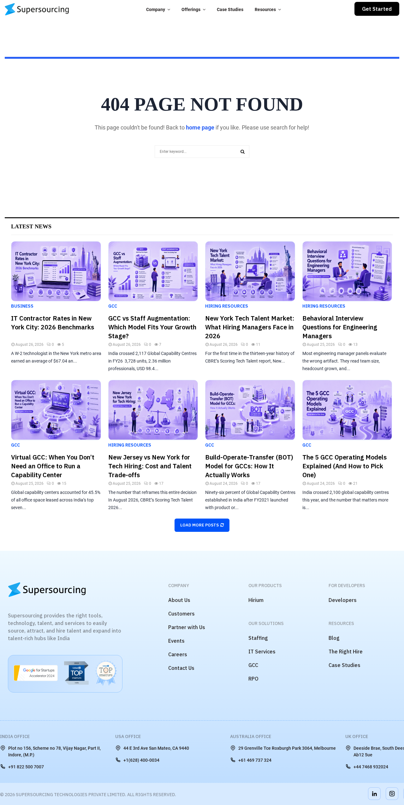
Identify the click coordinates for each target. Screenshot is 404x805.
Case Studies (230, 9)
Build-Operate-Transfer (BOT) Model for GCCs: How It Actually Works (249, 466)
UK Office (356, 736)
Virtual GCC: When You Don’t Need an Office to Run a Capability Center (52, 466)
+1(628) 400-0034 (141, 760)
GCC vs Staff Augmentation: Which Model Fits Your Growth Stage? (152, 327)
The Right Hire (346, 651)
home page (200, 127)
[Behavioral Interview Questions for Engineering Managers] (347, 271)
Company (155, 9)
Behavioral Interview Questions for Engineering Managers (339, 327)
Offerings (190, 9)
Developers (343, 600)
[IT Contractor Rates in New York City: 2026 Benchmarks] (56, 271)
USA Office (128, 736)
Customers (181, 613)
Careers (177, 654)
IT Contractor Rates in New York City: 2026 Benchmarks (52, 322)
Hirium (256, 600)
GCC (112, 306)
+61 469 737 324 (254, 760)
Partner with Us (186, 627)
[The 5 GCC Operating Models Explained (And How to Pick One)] (347, 410)
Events (176, 641)
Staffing (258, 638)
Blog (334, 638)
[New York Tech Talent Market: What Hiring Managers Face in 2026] (250, 271)
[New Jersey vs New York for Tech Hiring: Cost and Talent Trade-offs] (153, 410)
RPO (253, 679)
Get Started (377, 9)
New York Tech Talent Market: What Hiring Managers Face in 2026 (249, 327)
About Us (179, 600)
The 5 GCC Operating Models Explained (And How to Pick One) (344, 466)
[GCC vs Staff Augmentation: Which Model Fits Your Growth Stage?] (153, 271)
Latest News (31, 226)
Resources (265, 9)
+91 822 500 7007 (26, 766)
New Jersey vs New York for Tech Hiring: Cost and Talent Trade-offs (150, 466)
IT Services (262, 651)
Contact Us (181, 668)
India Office (15, 736)
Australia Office (250, 736)
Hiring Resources (226, 306)
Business (22, 306)
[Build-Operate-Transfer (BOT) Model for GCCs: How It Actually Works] (250, 410)
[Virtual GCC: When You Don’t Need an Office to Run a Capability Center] (56, 410)
